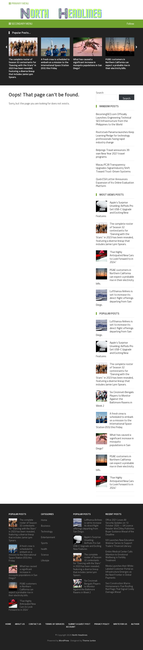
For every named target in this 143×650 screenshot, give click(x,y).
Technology (46, 531)
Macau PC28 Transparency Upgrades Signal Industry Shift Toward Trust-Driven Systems (113, 168)
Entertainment (48, 537)
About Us (20, 624)
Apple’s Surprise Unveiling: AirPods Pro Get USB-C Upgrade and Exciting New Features (114, 209)
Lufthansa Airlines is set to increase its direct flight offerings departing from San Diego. (114, 298)
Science (45, 554)
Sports (44, 543)
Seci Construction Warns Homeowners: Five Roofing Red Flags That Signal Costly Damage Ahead (120, 587)
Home (44, 520)
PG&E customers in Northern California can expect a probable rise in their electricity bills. (118, 64)
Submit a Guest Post (79, 624)
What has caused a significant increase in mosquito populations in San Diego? (87, 64)
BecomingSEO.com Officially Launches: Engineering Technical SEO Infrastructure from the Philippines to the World (113, 119)
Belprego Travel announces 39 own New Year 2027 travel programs (112, 153)
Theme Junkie (89, 640)
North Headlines (79, 635)
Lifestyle (45, 560)
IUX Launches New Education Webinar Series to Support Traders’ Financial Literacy (120, 543)
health (44, 549)
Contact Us (35, 624)
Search (100, 93)
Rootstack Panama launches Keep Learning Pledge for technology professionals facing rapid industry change (115, 137)
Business (45, 525)
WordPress (64, 640)
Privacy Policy (101, 624)
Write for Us (120, 624)
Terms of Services (54, 624)
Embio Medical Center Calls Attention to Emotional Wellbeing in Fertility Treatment (119, 556)
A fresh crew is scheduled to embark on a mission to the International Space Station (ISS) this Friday (55, 64)
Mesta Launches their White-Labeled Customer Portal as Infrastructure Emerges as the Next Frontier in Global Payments (120, 571)
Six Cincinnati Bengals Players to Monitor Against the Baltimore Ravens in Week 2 (115, 399)
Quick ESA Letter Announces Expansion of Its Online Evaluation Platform (115, 182)
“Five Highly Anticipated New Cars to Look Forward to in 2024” (122, 257)
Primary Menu (20, 3)
